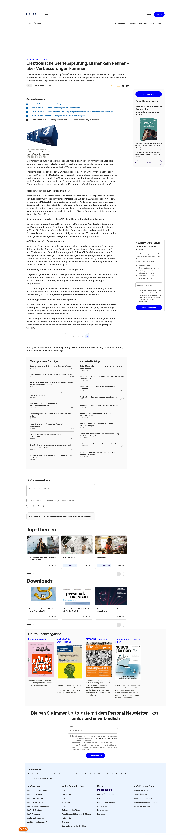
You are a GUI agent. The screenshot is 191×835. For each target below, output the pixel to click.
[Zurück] (119, 574)
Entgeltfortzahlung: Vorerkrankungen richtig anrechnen (97, 387)
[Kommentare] (127, 85)
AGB (101, 736)
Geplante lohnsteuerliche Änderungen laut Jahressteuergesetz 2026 (102, 377)
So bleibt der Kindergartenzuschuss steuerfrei (98, 397)
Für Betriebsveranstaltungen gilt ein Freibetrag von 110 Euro (51, 456)
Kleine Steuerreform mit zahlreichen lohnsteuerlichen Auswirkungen (101, 367)
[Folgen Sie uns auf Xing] (102, 790)
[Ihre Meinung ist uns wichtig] (23, 829)
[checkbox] (27, 500)
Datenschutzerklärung (105, 738)
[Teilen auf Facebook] (36, 157)
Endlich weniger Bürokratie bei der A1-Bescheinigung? (102, 444)
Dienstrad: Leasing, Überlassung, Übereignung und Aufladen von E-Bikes (50, 446)
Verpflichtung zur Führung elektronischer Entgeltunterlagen (96, 424)
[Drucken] (123, 85)
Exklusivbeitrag (69, 565)
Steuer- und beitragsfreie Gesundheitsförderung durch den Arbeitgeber (99, 434)
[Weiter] (125, 574)
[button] (159, 14)
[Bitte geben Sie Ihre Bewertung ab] (119, 86)
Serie (29, 85)
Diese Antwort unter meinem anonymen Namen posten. (52, 500)
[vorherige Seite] (65, 336)
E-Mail (70, 726)
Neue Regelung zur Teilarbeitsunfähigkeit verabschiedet (46, 425)
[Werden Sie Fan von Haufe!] (110, 790)
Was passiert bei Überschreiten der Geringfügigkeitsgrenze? (44, 404)
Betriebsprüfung (67, 249)
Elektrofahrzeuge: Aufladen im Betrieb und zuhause (51, 374)
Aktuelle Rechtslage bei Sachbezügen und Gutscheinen (47, 435)
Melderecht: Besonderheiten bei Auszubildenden (99, 405)
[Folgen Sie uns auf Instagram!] (106, 790)
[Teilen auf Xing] (40, 157)
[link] (29, 23)
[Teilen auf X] (32, 157)
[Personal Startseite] (31, 14)
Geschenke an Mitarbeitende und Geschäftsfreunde (51, 366)
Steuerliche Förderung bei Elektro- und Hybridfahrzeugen (46, 394)
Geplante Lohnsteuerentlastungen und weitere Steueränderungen (99, 453)
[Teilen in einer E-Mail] (28, 157)
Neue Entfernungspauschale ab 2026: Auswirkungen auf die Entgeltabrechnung (51, 383)
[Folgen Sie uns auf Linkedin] (98, 790)
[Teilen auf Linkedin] (44, 157)
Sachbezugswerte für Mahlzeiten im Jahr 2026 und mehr (50, 415)
